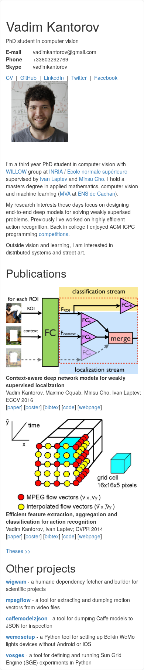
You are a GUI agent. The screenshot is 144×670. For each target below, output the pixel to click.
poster (32, 407)
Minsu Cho (91, 178)
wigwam (16, 581)
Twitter (79, 77)
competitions (53, 234)
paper (14, 407)
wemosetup (20, 636)
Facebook (105, 77)
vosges (15, 655)
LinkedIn (54, 77)
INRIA (56, 171)
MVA (65, 193)
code (69, 407)
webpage (89, 407)
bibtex (52, 407)
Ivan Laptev (53, 178)
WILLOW (16, 171)
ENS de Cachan (96, 193)
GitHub (28, 77)
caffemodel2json (27, 618)
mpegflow (18, 599)
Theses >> (18, 551)
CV (9, 77)
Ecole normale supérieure (97, 171)
